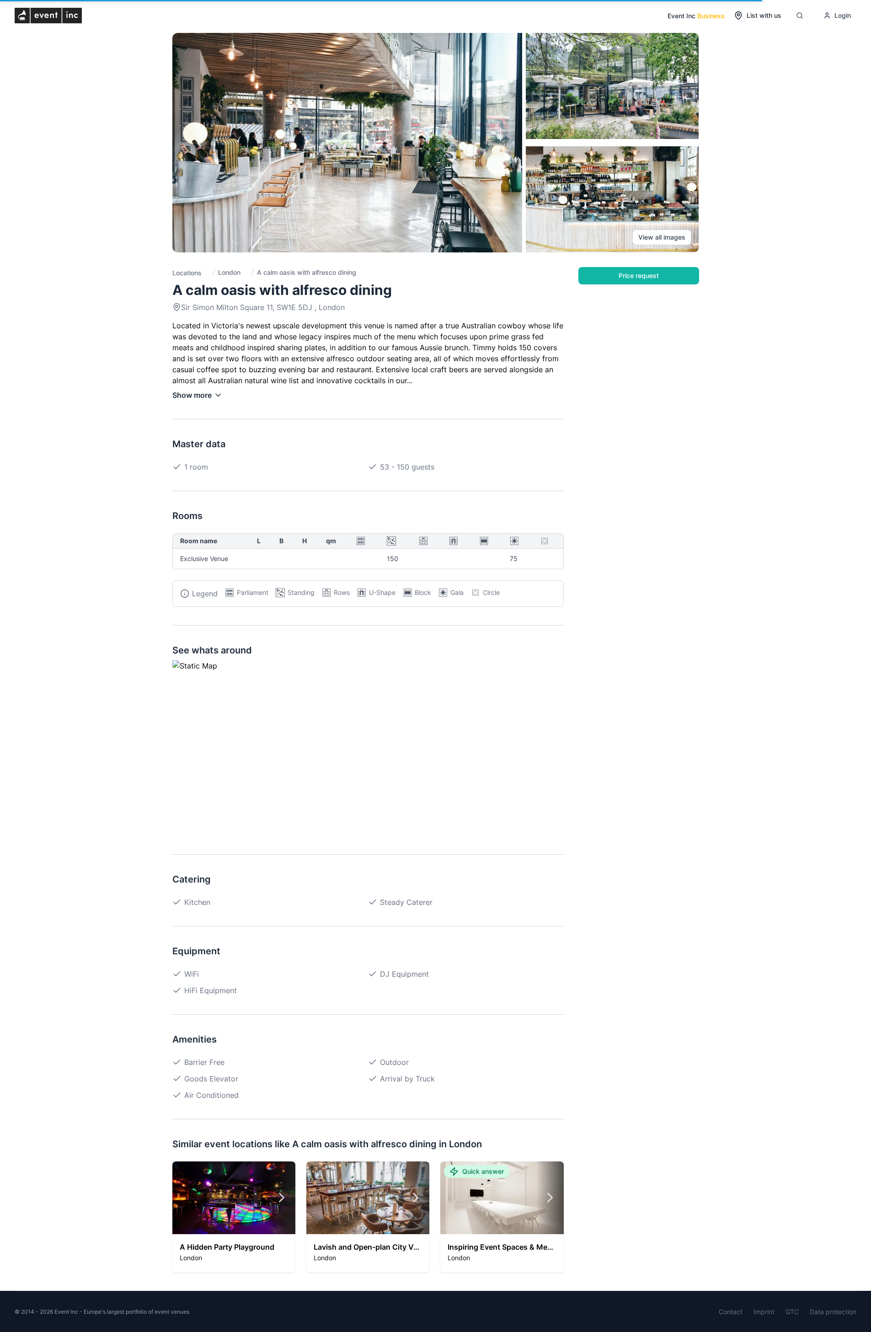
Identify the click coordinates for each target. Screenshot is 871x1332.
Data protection (833, 1312)
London (229, 272)
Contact (731, 1312)
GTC (792, 1312)
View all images (661, 237)
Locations (187, 273)
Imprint (764, 1312)
